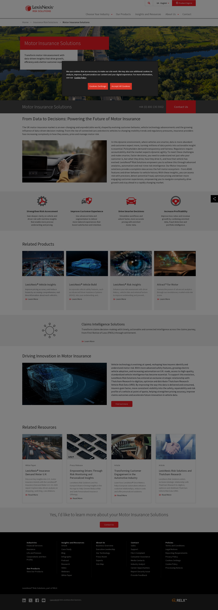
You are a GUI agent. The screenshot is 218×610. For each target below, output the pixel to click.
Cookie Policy (80, 77)
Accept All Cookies (121, 86)
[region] (110, 78)
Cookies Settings (97, 86)
